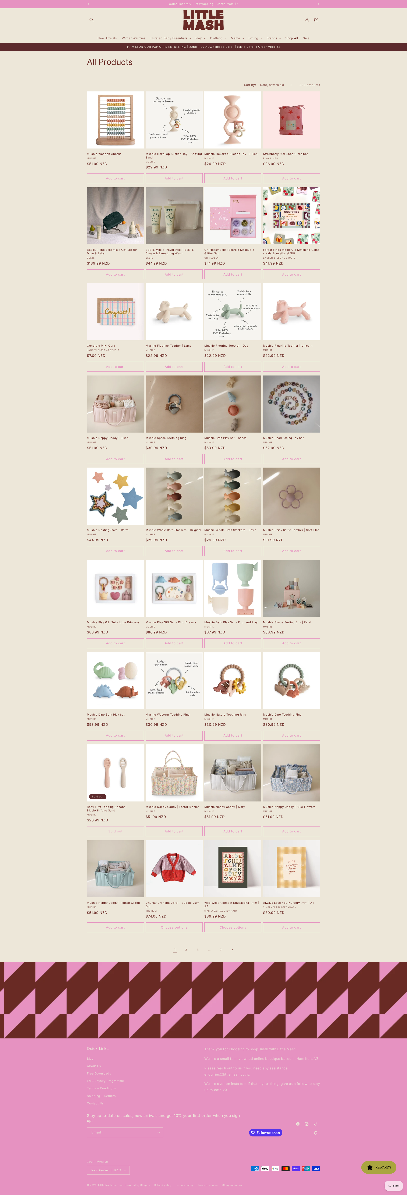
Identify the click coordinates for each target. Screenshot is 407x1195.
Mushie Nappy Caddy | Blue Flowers (289, 806)
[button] (91, 20)
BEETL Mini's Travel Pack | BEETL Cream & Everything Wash (170, 251)
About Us (94, 1066)
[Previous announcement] (88, 4)
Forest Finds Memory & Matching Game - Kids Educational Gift (291, 251)
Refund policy (163, 1185)
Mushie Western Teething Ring (168, 714)
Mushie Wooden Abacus (104, 154)
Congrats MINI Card (101, 345)
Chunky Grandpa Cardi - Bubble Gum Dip (172, 904)
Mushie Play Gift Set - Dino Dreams (171, 622)
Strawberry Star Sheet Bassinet (285, 154)
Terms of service (208, 1185)
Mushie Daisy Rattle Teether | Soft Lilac (291, 530)
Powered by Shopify (137, 1185)
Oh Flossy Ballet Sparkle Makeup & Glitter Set (229, 251)
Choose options (174, 927)
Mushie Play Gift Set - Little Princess (113, 622)
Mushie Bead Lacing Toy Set (283, 438)
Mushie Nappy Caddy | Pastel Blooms (172, 806)
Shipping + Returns (101, 1095)
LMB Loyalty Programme (105, 1081)
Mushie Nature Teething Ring (225, 714)
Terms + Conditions (101, 1088)
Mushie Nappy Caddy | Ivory (224, 806)
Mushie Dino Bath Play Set (106, 714)
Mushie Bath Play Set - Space (225, 438)
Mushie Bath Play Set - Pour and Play (231, 622)
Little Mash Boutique (111, 1185)
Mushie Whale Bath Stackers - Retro (230, 530)
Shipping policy (232, 1185)
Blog (90, 1058)
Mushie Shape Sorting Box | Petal (287, 622)
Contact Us (95, 1103)
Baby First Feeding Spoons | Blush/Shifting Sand (107, 808)
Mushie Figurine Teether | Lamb (168, 345)
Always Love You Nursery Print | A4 (288, 902)
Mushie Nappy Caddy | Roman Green (113, 902)
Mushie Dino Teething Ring (282, 714)
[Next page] (232, 949)
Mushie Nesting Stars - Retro (108, 530)
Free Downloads (99, 1073)
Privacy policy (184, 1185)
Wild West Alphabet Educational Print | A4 (231, 904)
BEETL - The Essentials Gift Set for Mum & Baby (112, 251)
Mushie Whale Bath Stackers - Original (173, 530)
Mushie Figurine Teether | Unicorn (288, 345)
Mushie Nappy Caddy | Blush (108, 438)
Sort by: (250, 85)
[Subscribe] (158, 1132)
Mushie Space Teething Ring (166, 438)
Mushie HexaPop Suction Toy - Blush (231, 154)
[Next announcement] (318, 4)
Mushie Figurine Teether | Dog (226, 345)
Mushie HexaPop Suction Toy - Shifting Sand (174, 155)
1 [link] (175, 949)
